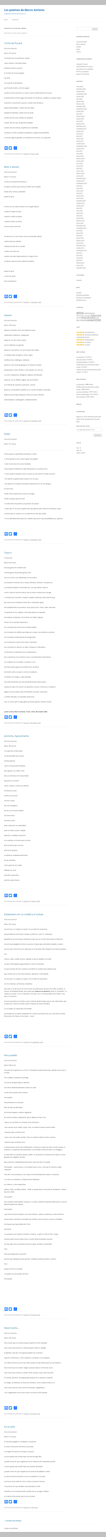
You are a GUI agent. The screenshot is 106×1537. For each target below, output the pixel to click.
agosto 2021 (80, 111)
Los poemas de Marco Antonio (24, 10)
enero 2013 (79, 223)
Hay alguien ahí (89, 332)
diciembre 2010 (81, 268)
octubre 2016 (80, 143)
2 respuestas (8, 558)
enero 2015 (79, 176)
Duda (7, 433)
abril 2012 (79, 235)
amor (80, 313)
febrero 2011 (80, 263)
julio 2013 (79, 208)
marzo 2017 (80, 138)
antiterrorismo (80, 315)
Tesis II (8, 552)
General (26, 154)
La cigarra (88, 342)
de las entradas (82, 295)
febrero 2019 (80, 124)
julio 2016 (79, 151)
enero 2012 (79, 243)
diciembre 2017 (81, 126)
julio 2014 (79, 186)
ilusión (97, 317)
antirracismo (89, 313)
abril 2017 (79, 136)
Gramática (88, 315)
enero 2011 (79, 265)
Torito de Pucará (13, 43)
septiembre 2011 (81, 250)
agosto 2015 (80, 161)
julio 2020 (79, 114)
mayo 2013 (79, 213)
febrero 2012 (80, 240)
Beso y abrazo (11, 166)
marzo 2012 (80, 238)
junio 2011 (79, 255)
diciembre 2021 (81, 106)
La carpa (87, 345)
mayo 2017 (79, 133)
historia (78, 317)
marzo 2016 (80, 156)
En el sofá (9, 1426)
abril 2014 (79, 193)
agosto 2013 (80, 205)
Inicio (6, 20)
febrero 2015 (80, 173)
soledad (90, 319)
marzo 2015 (80, 171)
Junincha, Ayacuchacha (16, 735)
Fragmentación (89, 340)
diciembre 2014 (81, 178)
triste (98, 319)
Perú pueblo (10, 1055)
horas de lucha (88, 317)
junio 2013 (79, 210)
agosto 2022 (80, 101)
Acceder (78, 292)
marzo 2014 (80, 196)
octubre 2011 (80, 248)
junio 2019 (79, 121)
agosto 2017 (80, 131)
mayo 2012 (79, 233)
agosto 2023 (80, 96)
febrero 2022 (80, 104)
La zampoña (89, 69)
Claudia (78, 64)
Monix (78, 74)
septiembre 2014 (81, 183)
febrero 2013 (80, 220)
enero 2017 (79, 141)
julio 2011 (79, 253)
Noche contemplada (82, 394)
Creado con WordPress (11, 1528)
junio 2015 (79, 163)
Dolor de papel (81, 359)
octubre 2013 (80, 203)
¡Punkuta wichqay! (82, 362)
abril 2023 (79, 99)
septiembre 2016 (81, 146)
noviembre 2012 (81, 228)
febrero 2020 (80, 116)
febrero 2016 (80, 158)
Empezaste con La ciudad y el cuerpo (23, 914)
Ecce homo (86, 74)
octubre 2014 (80, 181)
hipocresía (96, 315)
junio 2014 (79, 188)
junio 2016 (79, 153)
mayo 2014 (79, 191)
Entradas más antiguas (12, 1520)
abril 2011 (79, 260)
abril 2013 (79, 215)
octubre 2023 (80, 91)
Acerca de (15, 20)
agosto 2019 (80, 119)
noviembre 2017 (81, 128)
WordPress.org (81, 300)
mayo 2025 (79, 86)
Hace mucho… (11, 1327)
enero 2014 (79, 198)
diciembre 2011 (81, 245)
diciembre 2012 (81, 225)
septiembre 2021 (81, 109)
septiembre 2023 (81, 94)
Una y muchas (80, 397)
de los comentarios (83, 297)
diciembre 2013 (81, 201)
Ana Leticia (79, 69)
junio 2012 (79, 230)
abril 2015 (79, 168)
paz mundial (81, 320)
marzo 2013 (80, 218)
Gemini (8, 315)
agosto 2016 (80, 148)
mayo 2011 (79, 258)
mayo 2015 (79, 166)
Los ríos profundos (82, 392)
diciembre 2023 (81, 89)
